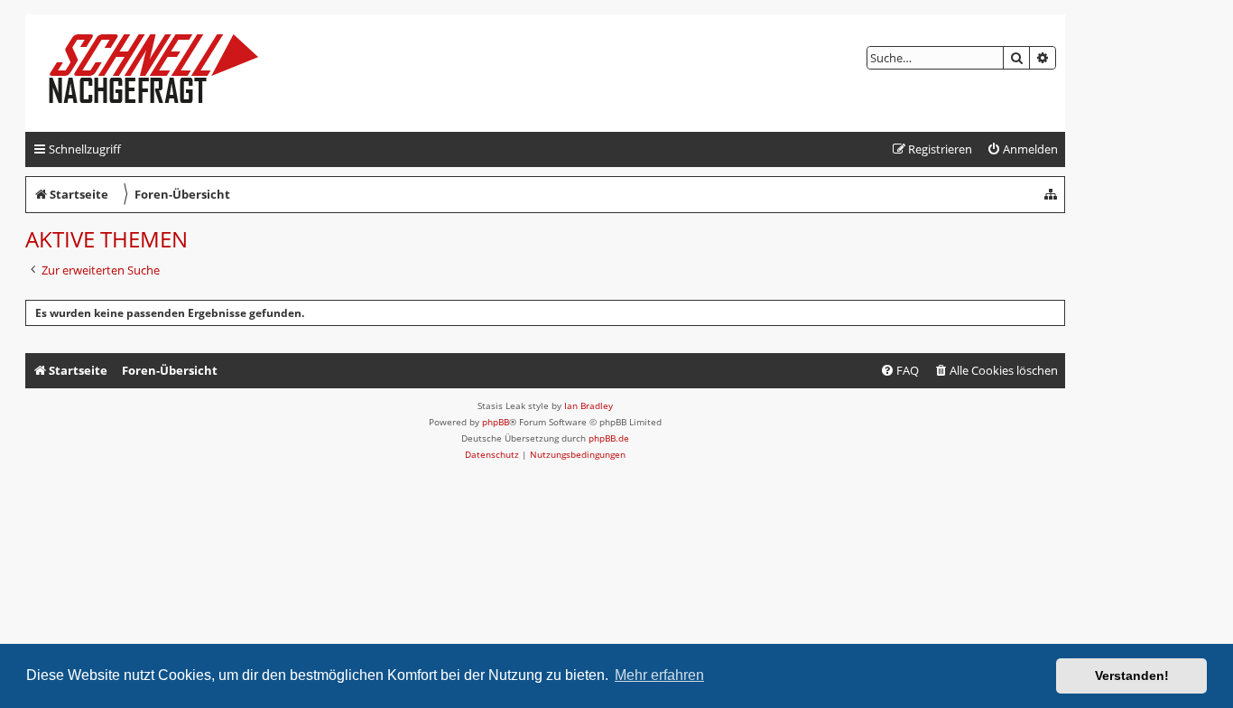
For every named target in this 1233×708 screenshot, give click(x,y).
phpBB (495, 421)
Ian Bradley (588, 405)
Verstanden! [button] (1132, 675)
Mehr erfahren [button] (659, 675)
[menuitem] (1022, 149)
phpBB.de (609, 438)
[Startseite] (168, 73)
